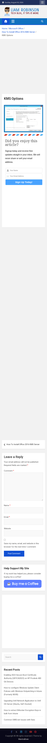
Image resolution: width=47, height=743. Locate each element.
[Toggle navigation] (13, 21)
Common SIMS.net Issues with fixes (19, 720)
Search (40, 657)
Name (7, 505)
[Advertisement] (23, 68)
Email (7, 517)
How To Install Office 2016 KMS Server (23, 444)
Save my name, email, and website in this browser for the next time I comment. (21, 545)
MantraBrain (23, 739)
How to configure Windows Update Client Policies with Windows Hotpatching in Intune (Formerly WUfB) (23, 691)
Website (7, 528)
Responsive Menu (42, 2)
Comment (9, 471)
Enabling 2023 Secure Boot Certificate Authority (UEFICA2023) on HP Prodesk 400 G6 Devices (22, 678)
